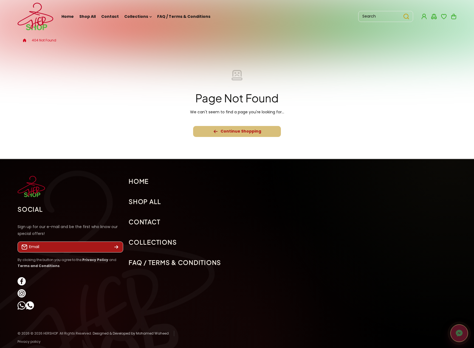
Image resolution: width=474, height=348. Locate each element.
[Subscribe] (116, 247)
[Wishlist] (444, 16)
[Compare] (434, 16)
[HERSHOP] (35, 16)
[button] (453, 16)
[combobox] (385, 16)
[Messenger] (459, 333)
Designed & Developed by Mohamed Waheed (131, 333)
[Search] (406, 16)
